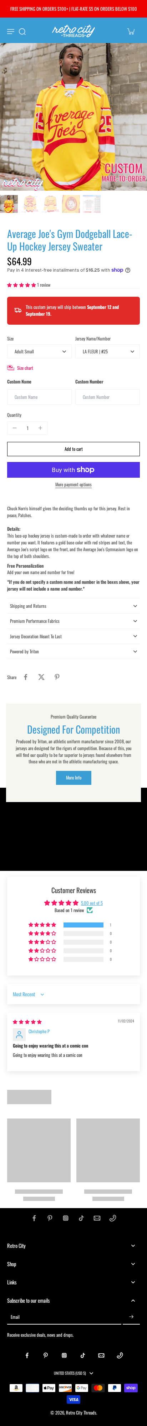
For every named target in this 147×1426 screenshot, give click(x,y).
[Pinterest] (50, 1218)
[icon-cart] (130, 31)
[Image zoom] (73, 117)
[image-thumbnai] (9, 204)
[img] (27, 1021)
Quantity (14, 414)
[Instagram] (66, 1218)
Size (10, 338)
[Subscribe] (131, 1317)
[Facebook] (34, 1218)
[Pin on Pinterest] (57, 677)
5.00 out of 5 (92, 903)
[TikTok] (81, 1218)
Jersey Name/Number (93, 338)
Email (15, 1317)
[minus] (14, 428)
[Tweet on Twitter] (41, 677)
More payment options (73, 485)
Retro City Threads (81, 1412)
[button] (22, 284)
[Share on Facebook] (26, 677)
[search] (22, 31)
